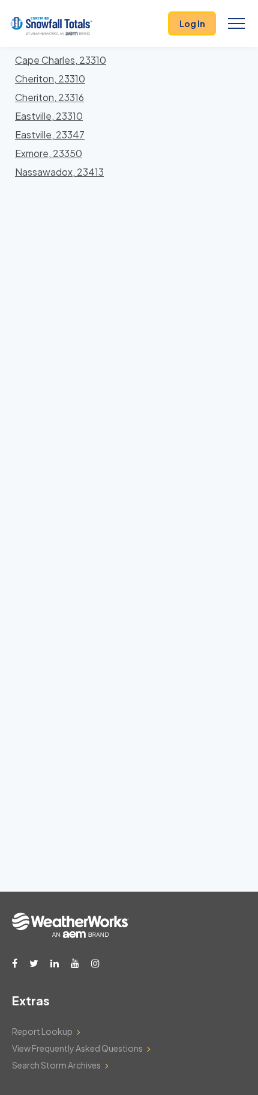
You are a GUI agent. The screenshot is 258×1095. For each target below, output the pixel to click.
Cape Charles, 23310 (60, 60)
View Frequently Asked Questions (77, 1048)
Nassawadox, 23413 (59, 171)
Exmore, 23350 (48, 153)
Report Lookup (42, 1031)
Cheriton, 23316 (49, 97)
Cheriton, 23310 (50, 78)
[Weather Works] (70, 934)
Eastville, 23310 (49, 116)
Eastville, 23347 (50, 134)
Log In (192, 23)
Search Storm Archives (56, 1065)
